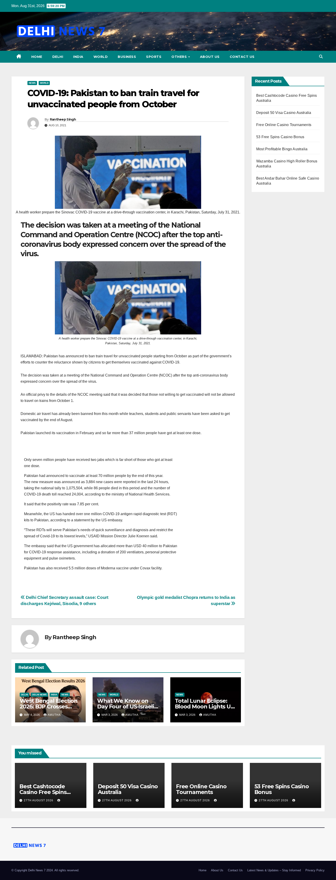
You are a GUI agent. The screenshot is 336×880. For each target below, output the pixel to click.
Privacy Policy (315, 870)
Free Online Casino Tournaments (283, 125)
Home (36, 57)
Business (127, 57)
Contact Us (242, 57)
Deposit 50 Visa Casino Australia (283, 113)
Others (179, 57)
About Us (210, 57)
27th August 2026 (39, 800)
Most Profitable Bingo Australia (281, 149)
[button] (321, 57)
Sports (153, 57)
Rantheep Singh (63, 119)
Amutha (54, 714)
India (78, 57)
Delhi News (39, 694)
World (100, 57)
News (32, 83)
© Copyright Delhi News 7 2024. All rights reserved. (45, 870)
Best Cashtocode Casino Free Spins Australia (43, 792)
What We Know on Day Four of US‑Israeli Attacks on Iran (125, 706)
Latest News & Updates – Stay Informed (274, 870)
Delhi (57, 57)
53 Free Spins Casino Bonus (280, 137)
